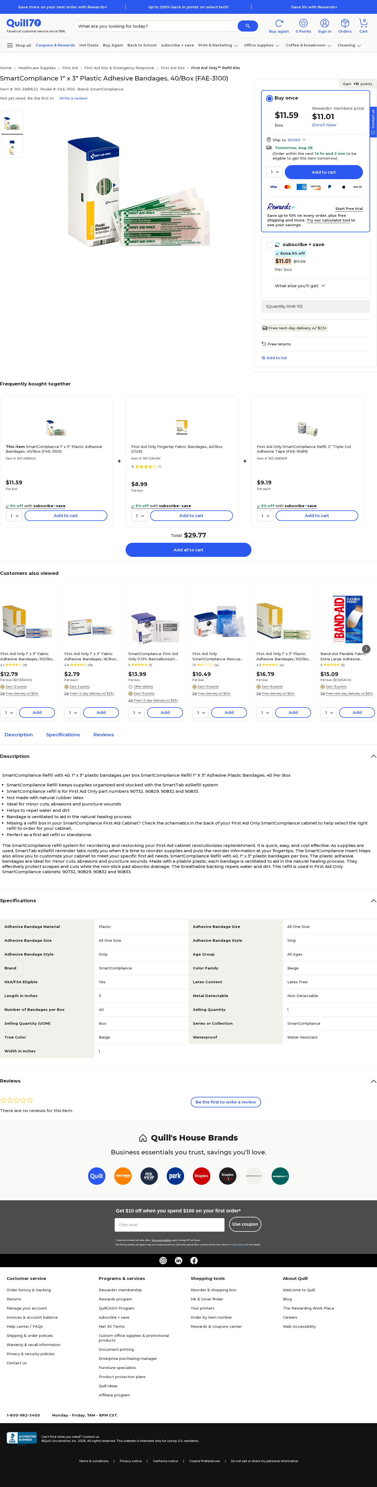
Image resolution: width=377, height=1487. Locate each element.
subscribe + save (177, 45)
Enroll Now (324, 124)
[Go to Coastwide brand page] (123, 1177)
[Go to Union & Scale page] (254, 1177)
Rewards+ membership (120, 1290)
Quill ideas (108, 1386)
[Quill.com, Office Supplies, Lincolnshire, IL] (22, 1439)
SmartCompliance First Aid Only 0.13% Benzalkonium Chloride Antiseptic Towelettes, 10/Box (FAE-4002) (153, 656)
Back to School (142, 45)
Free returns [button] (279, 344)
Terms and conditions (161, 1240)
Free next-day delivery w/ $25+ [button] (349, 693)
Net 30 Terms (112, 1326)
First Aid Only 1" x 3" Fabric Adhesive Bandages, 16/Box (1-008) (90, 656)
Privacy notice (131, 1461)
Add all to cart (188, 549)
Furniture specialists (117, 1367)
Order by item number (211, 1317)
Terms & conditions (93, 1461)
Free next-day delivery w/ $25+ (298, 328)
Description (18, 734)
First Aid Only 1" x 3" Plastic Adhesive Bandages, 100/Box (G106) (283, 656)
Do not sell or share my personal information (264, 1461)
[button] (248, 26)
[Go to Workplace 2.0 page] (280, 1177)
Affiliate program (114, 1395)
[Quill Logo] (24, 22)
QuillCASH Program (116, 1308)
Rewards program (115, 1299)
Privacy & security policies (31, 1354)
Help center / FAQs (25, 1326)
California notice (165, 1461)
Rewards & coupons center (216, 1326)
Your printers (202, 1308)
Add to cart (324, 172)
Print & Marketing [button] (215, 45)
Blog (287, 1299)
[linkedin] (178, 1260)
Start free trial (349, 208)
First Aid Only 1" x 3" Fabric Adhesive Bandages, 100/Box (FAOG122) (27, 656)
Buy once (286, 98)
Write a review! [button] (73, 98)
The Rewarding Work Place (308, 1308)
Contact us (17, 1363)
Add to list (277, 358)
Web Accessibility (299, 1326)
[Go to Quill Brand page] (97, 1177)
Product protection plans (122, 1376)
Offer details (143, 686)
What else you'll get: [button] (297, 285)
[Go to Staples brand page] (202, 1177)
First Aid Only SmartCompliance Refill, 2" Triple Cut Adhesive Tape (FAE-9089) (304, 448)
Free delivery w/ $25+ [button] (22, 693)
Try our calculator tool (328, 220)
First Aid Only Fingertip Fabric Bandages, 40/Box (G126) (176, 448)
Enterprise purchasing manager (128, 1358)
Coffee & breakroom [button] (306, 45)
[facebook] (194, 1260)
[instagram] (163, 1260)
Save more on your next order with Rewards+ (62, 7)
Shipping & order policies (30, 1335)
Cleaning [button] (346, 45)
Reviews (103, 734)
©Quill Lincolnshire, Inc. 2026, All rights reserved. (78, 1441)
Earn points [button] (357, 84)
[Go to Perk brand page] (175, 1177)
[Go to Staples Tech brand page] (228, 1177)
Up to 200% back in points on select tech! (188, 7)
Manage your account (27, 1308)
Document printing (116, 1349)
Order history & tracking (29, 1290)
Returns (14, 1299)
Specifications (63, 734)
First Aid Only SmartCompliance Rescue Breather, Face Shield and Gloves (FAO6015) (216, 656)
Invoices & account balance (32, 1317)
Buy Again (113, 45)
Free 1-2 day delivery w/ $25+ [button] (92, 693)
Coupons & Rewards (55, 45)
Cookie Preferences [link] (204, 1461)
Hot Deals (89, 45)
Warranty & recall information (33, 1344)
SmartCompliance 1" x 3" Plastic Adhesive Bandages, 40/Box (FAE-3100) (54, 448)
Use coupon (245, 1224)
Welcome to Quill (299, 1290)
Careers (290, 1317)
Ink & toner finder (207, 1299)
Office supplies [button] (259, 45)
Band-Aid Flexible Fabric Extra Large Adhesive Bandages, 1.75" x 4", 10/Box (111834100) (345, 656)
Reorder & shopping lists (214, 1290)
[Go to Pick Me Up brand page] (149, 1177)
